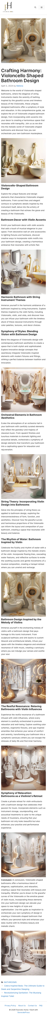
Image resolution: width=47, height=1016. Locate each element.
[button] (35, 7)
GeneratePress (23, 1012)
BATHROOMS (10, 982)
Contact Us (32, 1005)
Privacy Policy (10, 1005)
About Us (22, 1005)
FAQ (40, 1005)
